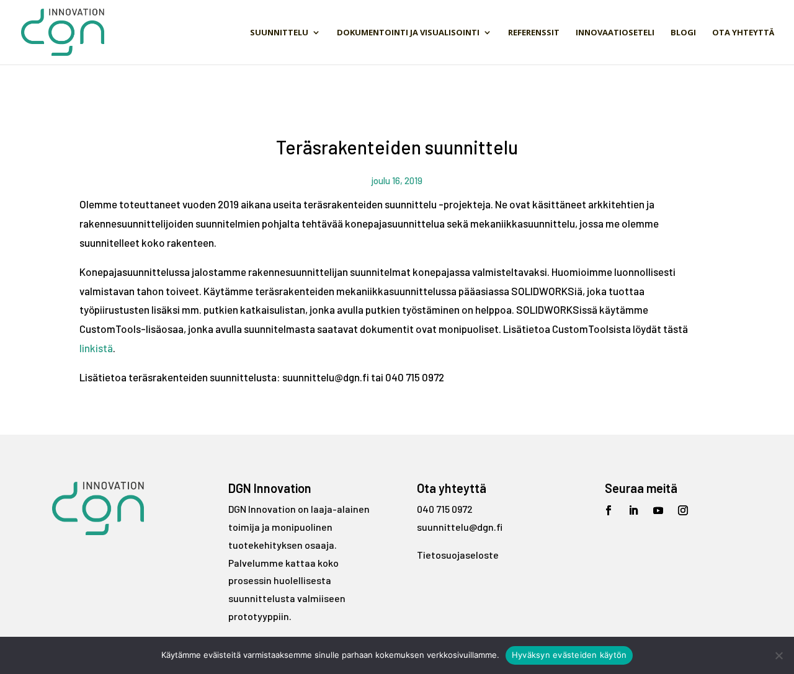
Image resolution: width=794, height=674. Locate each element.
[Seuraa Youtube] (658, 510)
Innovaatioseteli (615, 33)
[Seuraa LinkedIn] (633, 510)
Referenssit (534, 33)
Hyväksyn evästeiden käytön (569, 655)
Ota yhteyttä (743, 33)
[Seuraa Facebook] (608, 510)
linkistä (96, 348)
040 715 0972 (445, 509)
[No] (778, 655)
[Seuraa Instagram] (683, 510)
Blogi (683, 33)
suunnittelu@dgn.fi (459, 527)
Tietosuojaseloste (458, 555)
